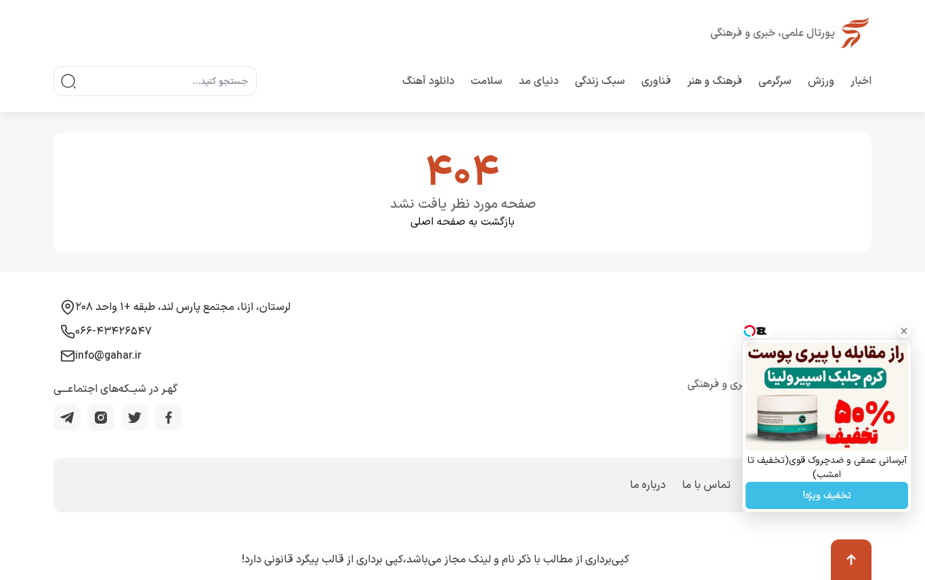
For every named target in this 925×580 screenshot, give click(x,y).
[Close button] (904, 331)
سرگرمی (775, 81)
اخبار (861, 81)
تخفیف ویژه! (827, 496)
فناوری (656, 81)
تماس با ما (706, 485)
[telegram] (67, 417)
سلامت (486, 81)
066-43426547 (113, 332)
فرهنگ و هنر (714, 81)
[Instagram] (100, 417)
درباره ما (648, 485)
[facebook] (168, 417)
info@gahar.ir (108, 356)
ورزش (821, 81)
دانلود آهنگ (428, 81)
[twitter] (134, 417)
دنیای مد (539, 81)
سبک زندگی (600, 81)
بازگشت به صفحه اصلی (462, 222)
